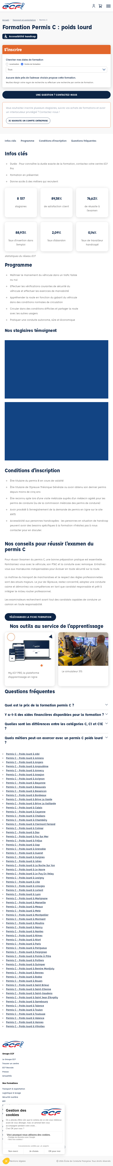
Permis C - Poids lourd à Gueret (24, 852)
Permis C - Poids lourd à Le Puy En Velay (30, 873)
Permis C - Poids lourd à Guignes (25, 857)
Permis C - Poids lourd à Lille (23, 881)
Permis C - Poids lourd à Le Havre (25, 869)
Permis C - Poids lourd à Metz (23, 910)
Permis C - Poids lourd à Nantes (24, 931)
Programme (27, 140)
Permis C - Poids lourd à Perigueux (26, 947)
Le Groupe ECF (9, 1059)
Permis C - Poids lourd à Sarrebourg (27, 1001)
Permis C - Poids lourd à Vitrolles (25, 1026)
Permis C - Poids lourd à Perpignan (26, 951)
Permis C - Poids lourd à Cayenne (25, 811)
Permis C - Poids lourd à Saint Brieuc (27, 984)
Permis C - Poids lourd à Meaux (24, 906)
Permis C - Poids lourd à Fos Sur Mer (27, 836)
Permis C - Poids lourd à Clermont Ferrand (30, 824)
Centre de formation (32, 64)
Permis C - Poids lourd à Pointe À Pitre (28, 956)
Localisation (14, 64)
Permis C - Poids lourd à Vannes (24, 1022)
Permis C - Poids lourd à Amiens (25, 757)
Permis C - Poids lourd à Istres (23, 861)
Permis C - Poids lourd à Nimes (24, 935)
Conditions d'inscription (53, 140)
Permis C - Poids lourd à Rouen (24, 980)
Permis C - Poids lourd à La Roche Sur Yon (30, 865)
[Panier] (100, 5)
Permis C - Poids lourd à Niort (23, 939)
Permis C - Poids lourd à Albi (23, 753)
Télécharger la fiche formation (30, 616)
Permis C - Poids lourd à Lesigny (25, 877)
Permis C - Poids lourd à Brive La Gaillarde (31, 803)
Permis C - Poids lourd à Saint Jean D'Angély (32, 997)
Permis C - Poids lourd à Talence (25, 1005)
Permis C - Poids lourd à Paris (23, 943)
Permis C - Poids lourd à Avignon (25, 778)
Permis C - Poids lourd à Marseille (26, 902)
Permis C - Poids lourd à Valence (25, 1017)
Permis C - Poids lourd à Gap (23, 844)
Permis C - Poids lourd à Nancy (24, 927)
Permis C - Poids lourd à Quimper (25, 964)
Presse (5, 1071)
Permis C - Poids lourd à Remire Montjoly (30, 968)
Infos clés (10, 140)
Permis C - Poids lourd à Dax (22, 832)
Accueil (5, 20)
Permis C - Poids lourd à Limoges (25, 885)
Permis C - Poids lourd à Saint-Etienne (28, 989)
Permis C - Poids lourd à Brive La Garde (29, 799)
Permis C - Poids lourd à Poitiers (25, 960)
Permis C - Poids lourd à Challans (25, 815)
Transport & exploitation (13, 1088)
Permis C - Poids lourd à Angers (24, 762)
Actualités (7, 1075)
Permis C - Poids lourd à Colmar (24, 828)
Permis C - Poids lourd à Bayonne (25, 782)
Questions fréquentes (83, 140)
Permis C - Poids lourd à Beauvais (26, 786)
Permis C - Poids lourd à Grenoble (26, 848)
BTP (4, 1101)
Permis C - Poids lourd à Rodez (24, 976)
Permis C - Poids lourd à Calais (24, 807)
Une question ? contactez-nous (56, 94)
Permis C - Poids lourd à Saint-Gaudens (29, 993)
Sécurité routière (10, 1097)
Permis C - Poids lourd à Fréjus (24, 840)
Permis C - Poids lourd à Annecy (25, 770)
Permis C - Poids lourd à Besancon (26, 791)
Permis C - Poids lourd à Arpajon (25, 774)
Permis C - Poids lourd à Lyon (23, 894)
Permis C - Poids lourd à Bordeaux (26, 795)
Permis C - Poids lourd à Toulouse (25, 1013)
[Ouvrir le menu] (108, 6)
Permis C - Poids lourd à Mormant (25, 918)
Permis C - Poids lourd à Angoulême (27, 766)
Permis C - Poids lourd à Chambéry (26, 819)
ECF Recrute (8, 1067)
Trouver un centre (10, 1063)
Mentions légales (18, 1161)
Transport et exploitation (24, 20)
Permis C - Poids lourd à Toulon (24, 1009)
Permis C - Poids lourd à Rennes (25, 972)
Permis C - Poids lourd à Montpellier (27, 914)
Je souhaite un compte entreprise (28, 120)
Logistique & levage (11, 1093)
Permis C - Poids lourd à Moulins (25, 923)
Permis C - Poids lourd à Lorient (24, 890)
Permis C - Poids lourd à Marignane (27, 898)
